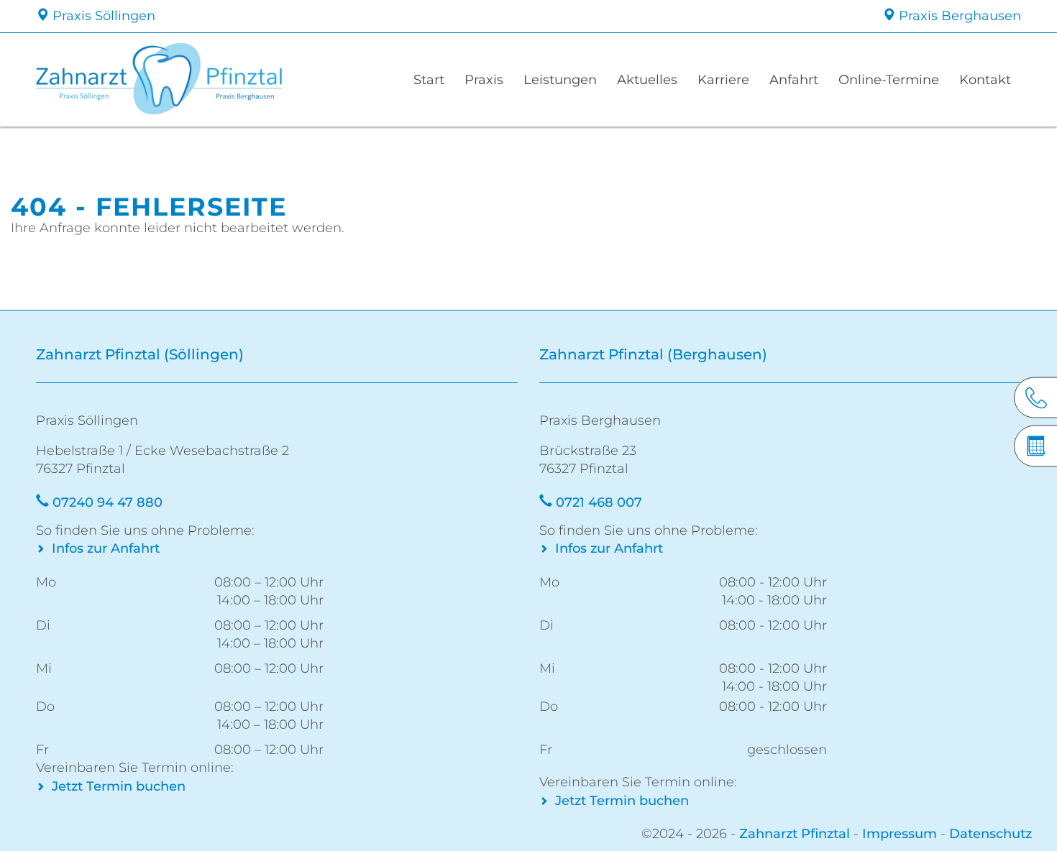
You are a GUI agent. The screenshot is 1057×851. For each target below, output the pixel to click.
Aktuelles (647, 80)
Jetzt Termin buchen (119, 786)
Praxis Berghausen (958, 16)
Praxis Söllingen (102, 16)
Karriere (723, 80)
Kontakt (985, 80)
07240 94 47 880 (107, 502)
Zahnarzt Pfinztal (794, 834)
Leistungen (560, 80)
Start (428, 80)
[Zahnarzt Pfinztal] (200, 79)
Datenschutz (990, 834)
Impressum (899, 834)
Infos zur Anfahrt (106, 548)
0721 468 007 (599, 502)
